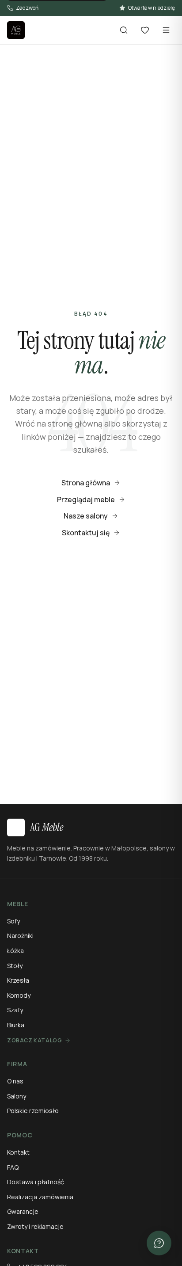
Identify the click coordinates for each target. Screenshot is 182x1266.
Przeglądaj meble (86, 499)
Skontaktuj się (86, 533)
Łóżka (15, 950)
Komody (18, 995)
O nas (15, 1081)
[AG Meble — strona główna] (16, 30)
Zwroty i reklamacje (35, 1226)
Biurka (15, 1025)
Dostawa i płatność (35, 1182)
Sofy (13, 921)
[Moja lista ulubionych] (145, 30)
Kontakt (18, 1152)
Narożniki (20, 935)
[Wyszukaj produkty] (124, 30)
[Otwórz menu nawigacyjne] (166, 30)
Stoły (15, 965)
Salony (16, 1096)
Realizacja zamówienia (40, 1197)
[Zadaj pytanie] (159, 1243)
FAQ (13, 1167)
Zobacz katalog (34, 1040)
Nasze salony (86, 516)
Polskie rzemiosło (33, 1110)
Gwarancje (22, 1211)
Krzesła (18, 980)
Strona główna (85, 483)
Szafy (15, 1010)
